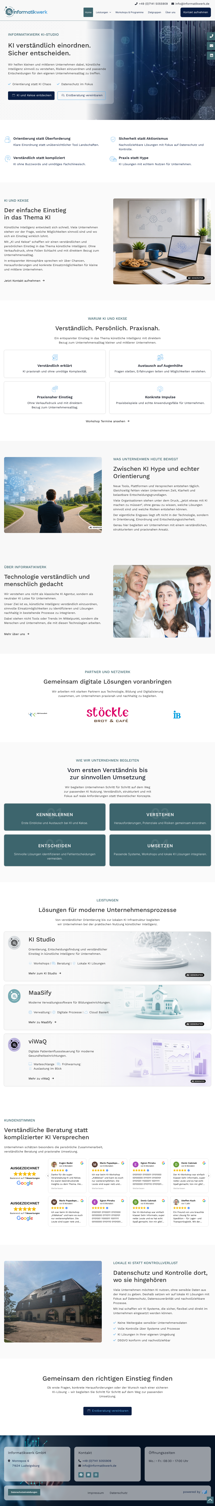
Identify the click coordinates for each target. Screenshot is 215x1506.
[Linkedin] (88, 1474)
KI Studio (42, 939)
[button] (208, 1176)
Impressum (96, 1493)
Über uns (170, 12)
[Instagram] (96, 1474)
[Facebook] (81, 1474)
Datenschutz (119, 1493)
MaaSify (40, 992)
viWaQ (38, 1041)
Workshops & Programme (129, 12)
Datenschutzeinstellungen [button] (24, 1492)
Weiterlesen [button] (57, 1188)
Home (88, 12)
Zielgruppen (154, 12)
